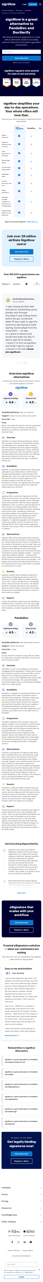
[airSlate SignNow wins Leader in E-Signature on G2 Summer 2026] (7, 83)
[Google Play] (14, 1231)
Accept (21, 1277)
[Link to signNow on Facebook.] (12, 1242)
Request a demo (21, 259)
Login (24, 4)
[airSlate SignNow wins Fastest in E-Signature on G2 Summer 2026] (36, 83)
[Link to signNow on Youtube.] (31, 1242)
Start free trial (21, 58)
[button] (40, 4)
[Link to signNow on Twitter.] (18, 1242)
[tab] (21, 1187)
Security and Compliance (21, 1256)
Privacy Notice (27, 1250)
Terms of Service (14, 1250)
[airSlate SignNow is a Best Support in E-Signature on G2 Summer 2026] (26, 83)
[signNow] (8, 4)
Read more (21, 893)
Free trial (32, 4)
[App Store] (29, 1231)
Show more (31, 222)
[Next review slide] (25, 363)
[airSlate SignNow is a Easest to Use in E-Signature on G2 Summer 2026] (17, 83)
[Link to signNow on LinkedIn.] (24, 1242)
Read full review (11, 1035)
